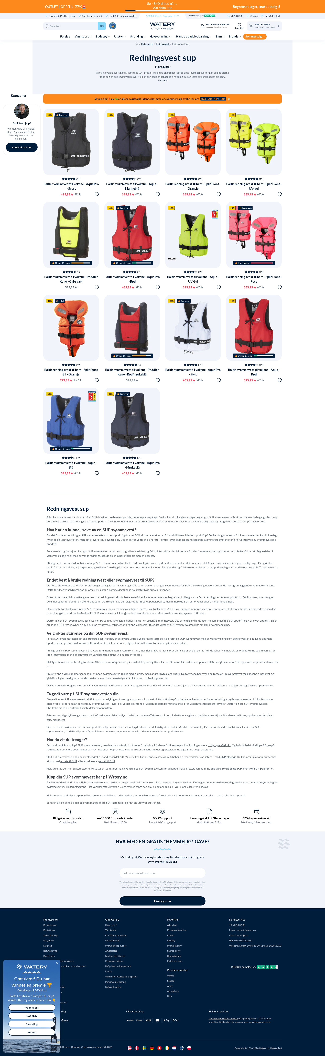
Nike (169, 996)
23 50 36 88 (237, 16)
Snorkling (136, 36)
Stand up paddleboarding (192, 36)
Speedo (170, 980)
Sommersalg (253, 36)
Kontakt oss (49, 930)
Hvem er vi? (111, 925)
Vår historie (110, 930)
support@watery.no (246, 930)
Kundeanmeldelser (114, 961)
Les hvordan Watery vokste (223, 1018)
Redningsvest (162, 43)
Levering (47, 945)
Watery (170, 975)
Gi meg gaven (162, 900)
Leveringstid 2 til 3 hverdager (209, 818)
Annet (32, 1032)
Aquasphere (173, 991)
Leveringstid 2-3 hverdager (62, 16)
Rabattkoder (49, 956)
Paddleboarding (174, 961)
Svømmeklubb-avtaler (115, 945)
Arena (170, 985)
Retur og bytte (50, 950)
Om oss (254, 16)
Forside (65, 36)
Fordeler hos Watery (115, 956)
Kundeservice (50, 925)
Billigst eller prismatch (68, 818)
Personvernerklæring (115, 981)
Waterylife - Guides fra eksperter (121, 976)
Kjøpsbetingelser (113, 986)
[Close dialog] (57, 963)
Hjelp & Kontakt (272, 16)
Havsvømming (159, 36)
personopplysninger (162, 890)
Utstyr (119, 36)
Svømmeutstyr (174, 945)
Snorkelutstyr (173, 950)
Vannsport (82, 36)
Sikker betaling (50, 935)
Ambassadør (111, 950)
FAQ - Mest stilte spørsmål (118, 966)
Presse (108, 971)
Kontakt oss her (22, 147)
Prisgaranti (48, 940)
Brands (234, 36)
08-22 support (162, 818)
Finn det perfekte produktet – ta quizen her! (64, 966)
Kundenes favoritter (177, 930)
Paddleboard (147, 43)
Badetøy (102, 36)
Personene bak (112, 940)
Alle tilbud (172, 925)
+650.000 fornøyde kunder (122, 16)
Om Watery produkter (116, 935)
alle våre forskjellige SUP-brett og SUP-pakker (240, 768)
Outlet (170, 935)
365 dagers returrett (92, 16)
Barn (219, 36)
